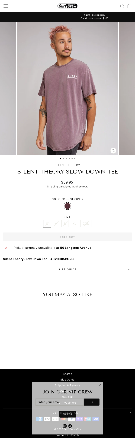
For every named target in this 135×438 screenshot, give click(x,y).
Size (67, 216)
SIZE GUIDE (67, 269)
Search (67, 374)
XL (74, 223)
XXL (86, 223)
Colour (67, 198)
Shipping (52, 186)
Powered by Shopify (67, 435)
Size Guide (67, 379)
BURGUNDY (67, 205)
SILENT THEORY (67, 164)
